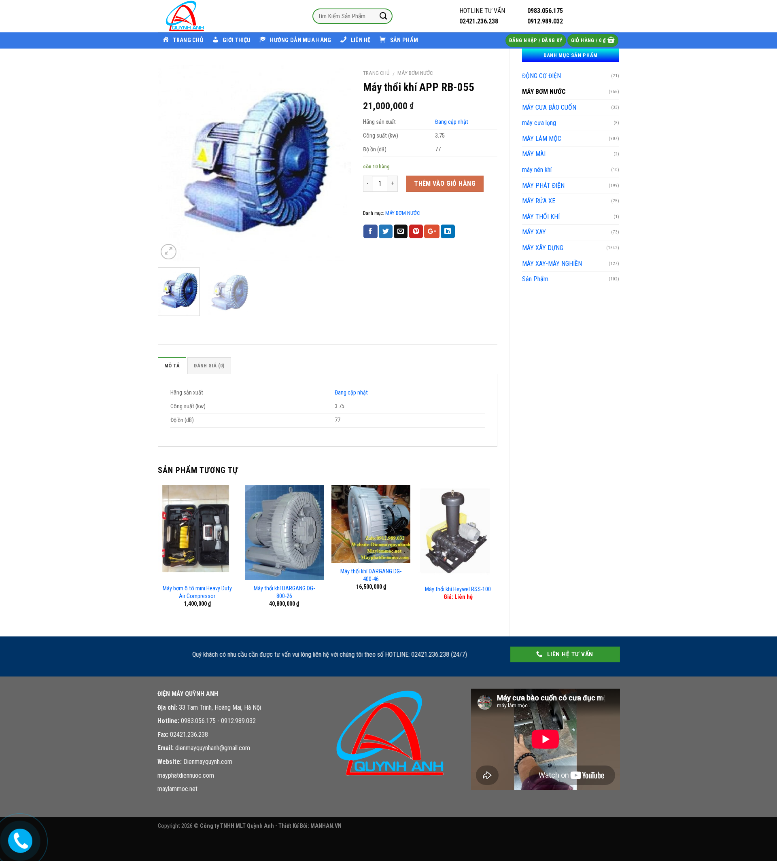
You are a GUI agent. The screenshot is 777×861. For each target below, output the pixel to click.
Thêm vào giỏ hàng (445, 183)
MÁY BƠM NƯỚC (544, 91)
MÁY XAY (534, 232)
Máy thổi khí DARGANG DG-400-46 (370, 575)
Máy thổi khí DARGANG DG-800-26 (284, 592)
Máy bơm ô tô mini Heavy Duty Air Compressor (197, 592)
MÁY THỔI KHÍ (541, 217)
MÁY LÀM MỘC (541, 138)
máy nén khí (537, 170)
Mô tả (172, 366)
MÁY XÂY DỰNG (542, 248)
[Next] (336, 163)
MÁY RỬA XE (538, 201)
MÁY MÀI (534, 154)
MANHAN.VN (326, 826)
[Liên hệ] (19, 839)
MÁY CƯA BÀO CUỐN (549, 107)
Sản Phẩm (535, 279)
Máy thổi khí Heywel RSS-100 (458, 589)
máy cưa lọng (539, 123)
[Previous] (172, 163)
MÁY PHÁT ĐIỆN (543, 185)
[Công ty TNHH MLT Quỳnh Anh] (198, 16)
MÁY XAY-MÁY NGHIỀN (552, 263)
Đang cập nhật (451, 122)
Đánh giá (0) (209, 366)
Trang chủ (376, 73)
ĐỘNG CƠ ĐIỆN (541, 76)
